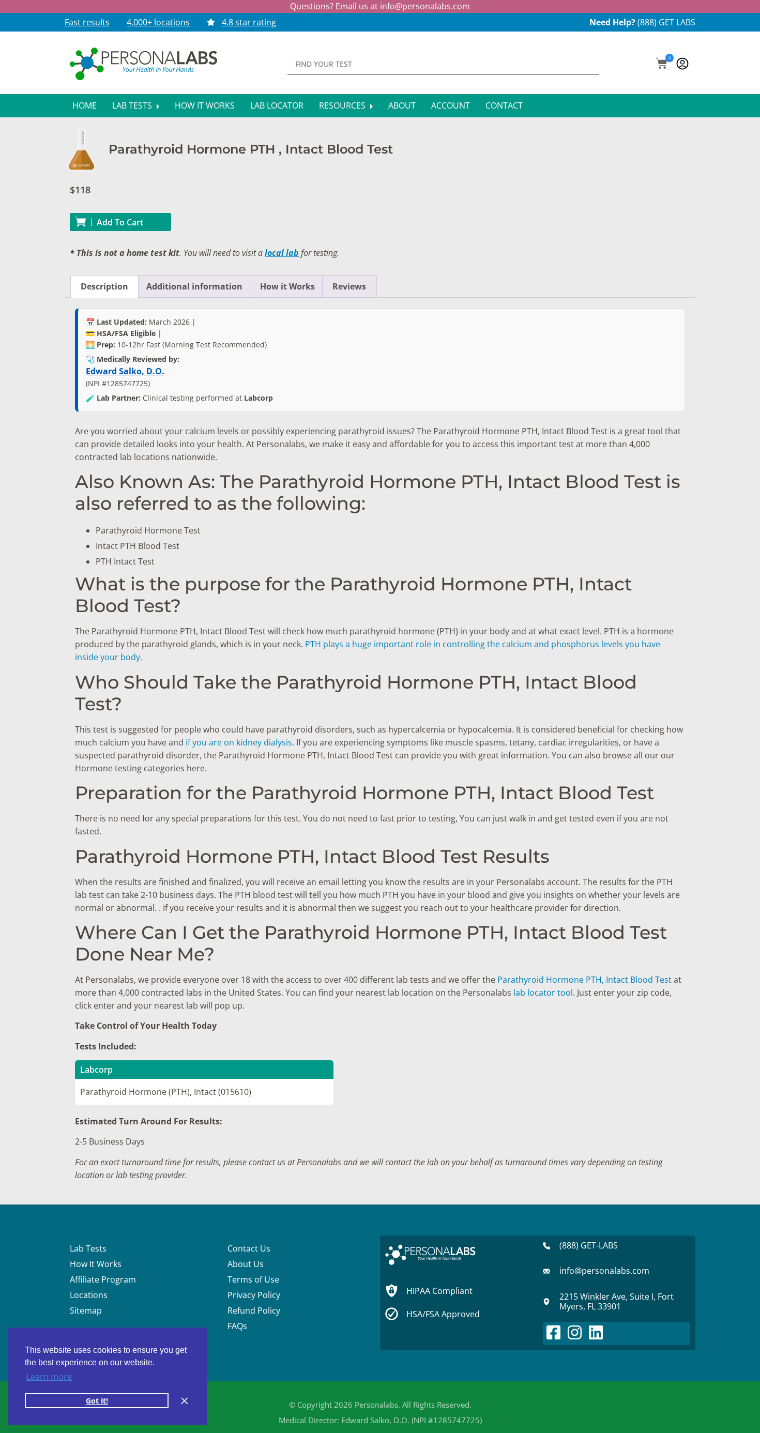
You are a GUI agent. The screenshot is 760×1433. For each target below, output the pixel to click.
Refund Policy (253, 1310)
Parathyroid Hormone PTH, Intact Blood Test (584, 979)
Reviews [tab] (349, 286)
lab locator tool (543, 992)
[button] (661, 64)
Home (84, 105)
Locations (89, 1295)
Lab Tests (133, 105)
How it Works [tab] (287, 286)
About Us (245, 1264)
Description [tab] (104, 286)
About (402, 105)
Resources (343, 105)
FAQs (237, 1326)
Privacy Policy (253, 1295)
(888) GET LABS (666, 22)
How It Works (205, 105)
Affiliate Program (103, 1279)
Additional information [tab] (194, 286)
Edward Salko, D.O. (125, 371)
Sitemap (86, 1310)
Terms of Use (253, 1279)
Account (450, 105)
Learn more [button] (49, 1376)
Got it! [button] (97, 1401)
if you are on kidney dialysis (239, 742)
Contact (504, 105)
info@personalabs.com (425, 6)
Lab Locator (276, 105)
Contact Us (248, 1248)
